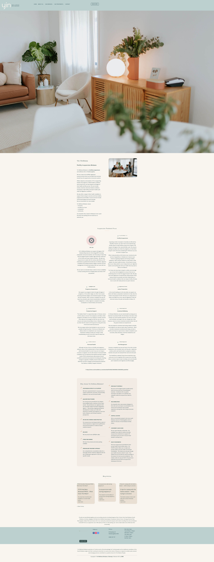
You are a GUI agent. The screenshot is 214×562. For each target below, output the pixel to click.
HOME (35, 4)
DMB (122, 556)
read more (80, 502)
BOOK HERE (95, 4)
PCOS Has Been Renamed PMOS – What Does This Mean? (85, 492)
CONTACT (67, 4)
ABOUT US (40, 4)
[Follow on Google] (98, 533)
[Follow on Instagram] (96, 533)
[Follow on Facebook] (94, 533)
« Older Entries (80, 506)
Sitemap (110, 556)
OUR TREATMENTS (58, 4)
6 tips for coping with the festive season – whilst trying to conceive (128, 492)
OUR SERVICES (48, 4)
